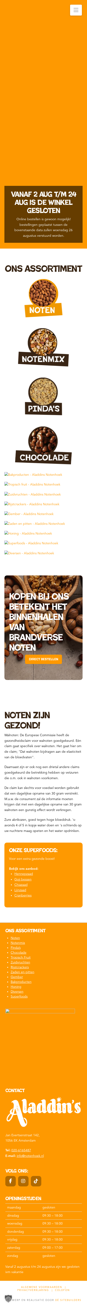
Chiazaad (21, 885)
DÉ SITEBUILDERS (68, 1300)
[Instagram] (23, 1181)
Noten (15, 938)
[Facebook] (10, 1181)
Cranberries (23, 895)
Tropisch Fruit (21, 957)
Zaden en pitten (22, 972)
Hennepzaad (23, 874)
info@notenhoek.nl (30, 1156)
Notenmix (18, 943)
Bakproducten (21, 982)
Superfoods (19, 996)
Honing (16, 987)
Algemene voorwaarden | (43, 1287)
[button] (76, 10)
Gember (17, 977)
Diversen (17, 992)
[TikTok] (36, 1181)
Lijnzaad (20, 890)
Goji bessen (23, 879)
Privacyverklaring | (35, 1290)
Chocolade (18, 953)
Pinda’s (16, 948)
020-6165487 (21, 1150)
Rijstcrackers (20, 967)
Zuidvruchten (20, 962)
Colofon (62, 1290)
